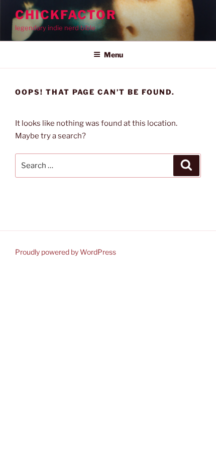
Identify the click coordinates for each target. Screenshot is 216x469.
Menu (113, 54)
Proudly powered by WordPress (65, 252)
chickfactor (66, 15)
